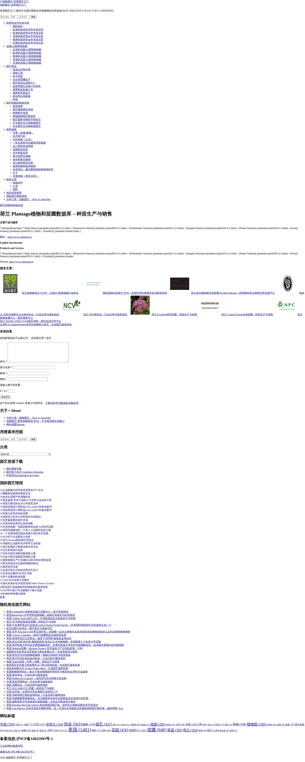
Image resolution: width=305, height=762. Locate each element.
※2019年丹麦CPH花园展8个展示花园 (21, 590)
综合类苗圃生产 (21, 79)
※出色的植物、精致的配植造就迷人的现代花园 (26, 526)
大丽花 (135, 724)
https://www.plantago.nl (20, 237)
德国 (157, 724)
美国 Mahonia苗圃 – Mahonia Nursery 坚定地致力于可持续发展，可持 (44, 648)
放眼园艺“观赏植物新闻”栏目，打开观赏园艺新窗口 (35, 421)
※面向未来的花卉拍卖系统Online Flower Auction (27, 583)
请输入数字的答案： (11, 385)
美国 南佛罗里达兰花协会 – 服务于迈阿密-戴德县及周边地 (38, 638)
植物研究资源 (20, 112)
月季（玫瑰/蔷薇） (23, 132)
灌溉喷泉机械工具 (23, 89)
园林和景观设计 (21, 93)
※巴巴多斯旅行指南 (11, 550)
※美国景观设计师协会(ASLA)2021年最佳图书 (26, 506)
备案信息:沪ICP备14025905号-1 (17, 751)
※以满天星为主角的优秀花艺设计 (19, 570)
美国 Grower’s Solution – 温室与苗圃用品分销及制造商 (36, 635)
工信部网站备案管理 (11, 746)
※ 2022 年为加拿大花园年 (14, 580)
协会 (73, 724)
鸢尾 (233, 731)
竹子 (15, 172)
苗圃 (156, 729)
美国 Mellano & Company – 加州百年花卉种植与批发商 (36, 678)
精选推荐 (18, 106)
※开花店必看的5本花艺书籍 (16, 573)
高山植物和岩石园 (23, 162)
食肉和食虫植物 (21, 159)
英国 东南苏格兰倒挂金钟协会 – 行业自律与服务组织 (35, 695)
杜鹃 (219, 724)
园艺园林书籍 (14, 468)
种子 (53, 730)
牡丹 (9, 730)
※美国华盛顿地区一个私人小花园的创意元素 (25, 530)
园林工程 (18, 73)
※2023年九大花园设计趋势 (15, 536)
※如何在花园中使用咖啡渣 (15, 496)
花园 (120, 730)
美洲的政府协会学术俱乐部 (28, 36)
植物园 (256, 724)
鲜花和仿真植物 (21, 96)
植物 (239, 724)
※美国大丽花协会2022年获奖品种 (19, 503)
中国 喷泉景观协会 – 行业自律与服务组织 (29, 681)
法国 (281, 725)
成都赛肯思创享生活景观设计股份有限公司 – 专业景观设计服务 (42, 651)
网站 (2, 379)
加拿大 (54, 724)
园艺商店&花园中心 (24, 83)
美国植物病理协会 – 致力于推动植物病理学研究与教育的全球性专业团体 (47, 671)
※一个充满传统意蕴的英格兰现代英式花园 (24, 533)
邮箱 (3, 373)
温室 (289, 724)
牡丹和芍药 (19, 136)
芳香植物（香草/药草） (26, 176)
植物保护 (18, 182)
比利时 (271, 725)
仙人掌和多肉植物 (23, 146)
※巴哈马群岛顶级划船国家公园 (18, 553)
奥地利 (145, 725)
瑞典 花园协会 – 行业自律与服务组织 (27, 685)
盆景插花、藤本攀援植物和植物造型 (33, 169)
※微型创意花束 (9, 566)
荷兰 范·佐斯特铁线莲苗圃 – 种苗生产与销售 (31, 621)
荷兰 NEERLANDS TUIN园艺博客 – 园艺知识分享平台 (30, 321)
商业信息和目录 (21, 69)
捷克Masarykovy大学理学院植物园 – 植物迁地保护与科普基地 (40, 615)
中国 (7, 724)
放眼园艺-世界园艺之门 (13, 4)
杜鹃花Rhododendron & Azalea (22, 475)
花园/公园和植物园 (16, 46)
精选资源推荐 (14, 192)
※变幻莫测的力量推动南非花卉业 (19, 546)
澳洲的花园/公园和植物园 (27, 56)
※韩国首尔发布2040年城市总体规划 (20, 516)
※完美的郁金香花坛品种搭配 (16, 523)
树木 (228, 725)
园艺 (104, 724)
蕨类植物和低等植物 (24, 166)
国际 (116, 725)
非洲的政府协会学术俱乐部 (28, 43)
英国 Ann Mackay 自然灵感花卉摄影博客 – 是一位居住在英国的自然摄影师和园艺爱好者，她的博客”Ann (64, 708)
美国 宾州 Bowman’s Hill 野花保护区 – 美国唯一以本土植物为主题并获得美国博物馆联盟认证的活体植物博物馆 (68, 631)
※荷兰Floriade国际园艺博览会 (17, 540)
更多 (2, 597)
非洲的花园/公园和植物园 (27, 63)
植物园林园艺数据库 (24, 116)
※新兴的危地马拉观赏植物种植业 (19, 563)
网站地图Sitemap (15, 424)
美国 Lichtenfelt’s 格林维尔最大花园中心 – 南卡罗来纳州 (37, 611)
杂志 (211, 725)
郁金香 (224, 730)
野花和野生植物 (21, 156)
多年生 (125, 725)
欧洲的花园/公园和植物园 (27, 53)
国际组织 (18, 26)
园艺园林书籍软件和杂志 (27, 119)
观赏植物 (11, 129)
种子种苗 (18, 76)
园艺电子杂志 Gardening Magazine (24, 472)
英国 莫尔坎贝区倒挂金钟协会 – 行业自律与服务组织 (35, 658)
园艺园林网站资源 (23, 109)
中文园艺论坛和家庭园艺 (27, 122)
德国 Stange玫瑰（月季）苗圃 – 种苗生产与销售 (33, 661)
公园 (28, 724)
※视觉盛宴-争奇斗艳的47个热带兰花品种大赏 (26, 500)
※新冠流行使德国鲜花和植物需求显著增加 (24, 587)
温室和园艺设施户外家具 (27, 86)
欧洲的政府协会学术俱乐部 (28, 33)
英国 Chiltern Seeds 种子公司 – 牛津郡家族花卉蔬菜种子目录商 (41, 618)
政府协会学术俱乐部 (17, 23)
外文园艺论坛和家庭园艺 (27, 126)
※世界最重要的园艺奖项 (14, 520)
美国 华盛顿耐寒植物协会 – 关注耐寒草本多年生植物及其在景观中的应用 (47, 698)
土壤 (15, 186)
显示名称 (6, 367)
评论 (3, 361)
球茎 (35, 730)
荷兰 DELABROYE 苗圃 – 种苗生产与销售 (30, 688)
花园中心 (138, 730)
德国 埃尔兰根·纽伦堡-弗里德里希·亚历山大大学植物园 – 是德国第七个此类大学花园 (53, 641)
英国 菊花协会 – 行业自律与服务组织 (27, 675)
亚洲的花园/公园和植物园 (27, 49)
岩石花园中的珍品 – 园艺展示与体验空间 (29, 628)
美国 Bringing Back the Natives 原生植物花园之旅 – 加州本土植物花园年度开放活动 (52, 705)
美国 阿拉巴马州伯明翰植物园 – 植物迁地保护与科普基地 (38, 655)
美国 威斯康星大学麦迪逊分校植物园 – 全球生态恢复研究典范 (41, 701)
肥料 (15, 189)
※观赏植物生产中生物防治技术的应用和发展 (25, 560)
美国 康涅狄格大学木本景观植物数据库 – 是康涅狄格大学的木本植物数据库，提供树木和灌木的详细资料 (65, 645)
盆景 (44, 730)
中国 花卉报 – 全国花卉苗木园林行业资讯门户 (32, 691)
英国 (175, 730)
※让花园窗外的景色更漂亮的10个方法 (21, 490)
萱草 (202, 730)
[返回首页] (14, 1)
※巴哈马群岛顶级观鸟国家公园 (18, 556)
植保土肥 (11, 179)
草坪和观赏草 (20, 152)
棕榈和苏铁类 (20, 149)
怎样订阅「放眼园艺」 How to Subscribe (28, 199)
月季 (202, 724)
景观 (191, 724)
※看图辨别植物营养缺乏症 (15, 493)
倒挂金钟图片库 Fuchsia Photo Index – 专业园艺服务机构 (37, 668)
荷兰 (190, 730)
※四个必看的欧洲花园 (12, 576)
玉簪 (17, 731)
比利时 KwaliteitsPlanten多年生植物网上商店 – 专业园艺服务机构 (36, 324)
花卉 (106, 730)
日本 (180, 724)
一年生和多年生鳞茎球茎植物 (29, 142)
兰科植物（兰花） (23, 139)
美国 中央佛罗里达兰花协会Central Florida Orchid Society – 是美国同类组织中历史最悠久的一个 (59, 625)
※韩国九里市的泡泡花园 (14, 513)
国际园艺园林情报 (16, 196)
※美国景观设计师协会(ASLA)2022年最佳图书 (26, 510)
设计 (213, 730)
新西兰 (170, 725)
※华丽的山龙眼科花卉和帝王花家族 (20, 543)
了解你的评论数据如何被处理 (61, 403)
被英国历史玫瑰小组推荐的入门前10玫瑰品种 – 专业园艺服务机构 (43, 665)
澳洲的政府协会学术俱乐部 (28, 39)
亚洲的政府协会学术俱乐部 (28, 29)
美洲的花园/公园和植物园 (27, 59)
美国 (79, 729)
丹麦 (19, 725)
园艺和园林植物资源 (17, 102)
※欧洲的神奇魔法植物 (12, 593)
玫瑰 (26, 730)
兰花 (39, 724)
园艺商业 (11, 66)
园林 (88, 724)
